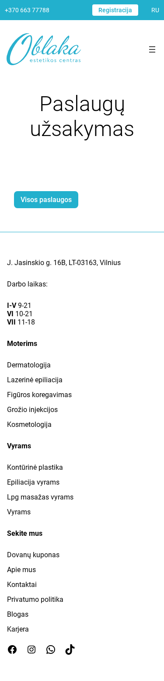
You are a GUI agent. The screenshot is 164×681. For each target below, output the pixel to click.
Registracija (115, 10)
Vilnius (110, 262)
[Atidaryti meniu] (152, 49)
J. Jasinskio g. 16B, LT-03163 (52, 262)
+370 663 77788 (27, 10)
